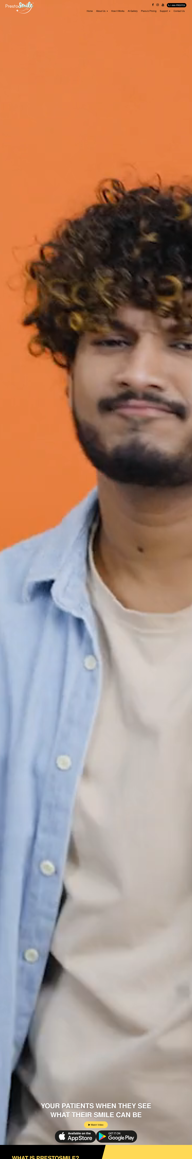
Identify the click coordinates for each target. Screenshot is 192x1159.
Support (164, 11)
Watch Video (96, 1124)
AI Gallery (133, 11)
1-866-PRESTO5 (177, 5)
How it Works (117, 11)
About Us (100, 11)
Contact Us (179, 11)
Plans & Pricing (148, 11)
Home (90, 11)
